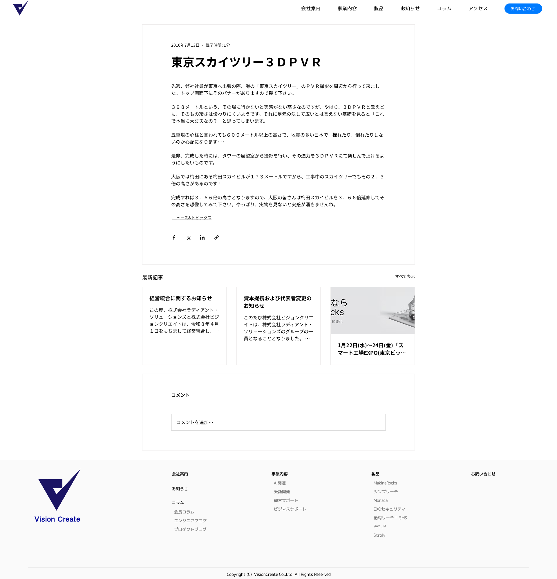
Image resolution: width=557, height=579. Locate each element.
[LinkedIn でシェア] (202, 237)
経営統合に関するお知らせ (180, 298)
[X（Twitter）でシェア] (188, 237)
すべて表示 (405, 276)
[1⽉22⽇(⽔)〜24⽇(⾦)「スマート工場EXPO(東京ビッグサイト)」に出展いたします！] (373, 310)
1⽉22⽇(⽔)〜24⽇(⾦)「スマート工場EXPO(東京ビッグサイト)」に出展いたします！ (372, 348)
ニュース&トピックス (191, 217)
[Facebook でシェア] (174, 237)
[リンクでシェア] (216, 237)
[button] (387, 8)
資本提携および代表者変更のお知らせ (278, 301)
